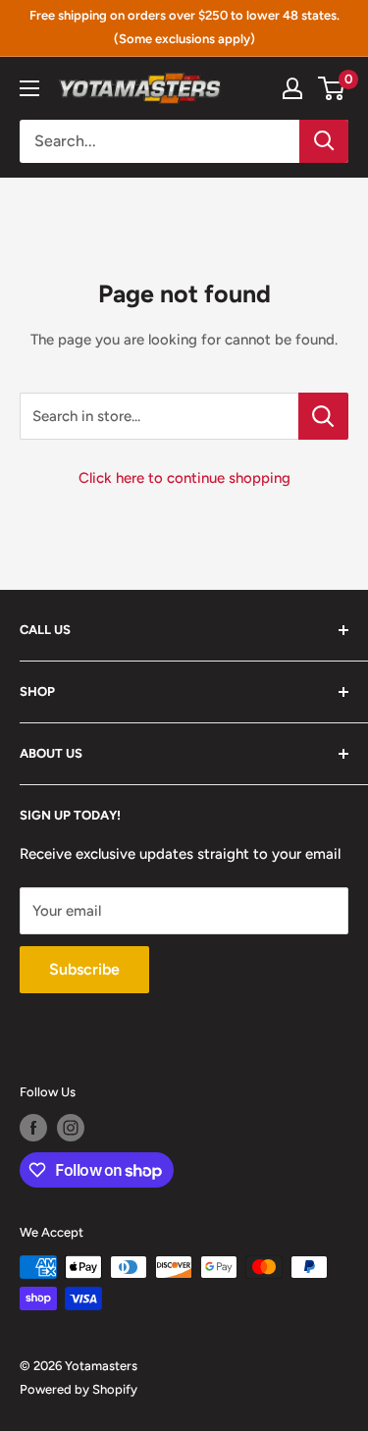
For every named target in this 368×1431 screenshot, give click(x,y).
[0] (332, 88)
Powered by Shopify (78, 1389)
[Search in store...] (323, 416)
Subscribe (84, 969)
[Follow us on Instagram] (70, 1127)
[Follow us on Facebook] (33, 1127)
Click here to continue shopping (184, 478)
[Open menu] (29, 88)
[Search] (323, 141)
